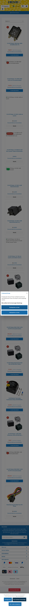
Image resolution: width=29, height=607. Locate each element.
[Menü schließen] (27, 293)
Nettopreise (15, 312)
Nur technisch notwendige (19, 599)
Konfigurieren (8, 599)
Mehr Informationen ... (20, 596)
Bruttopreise (14, 307)
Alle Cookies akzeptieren (15, 604)
